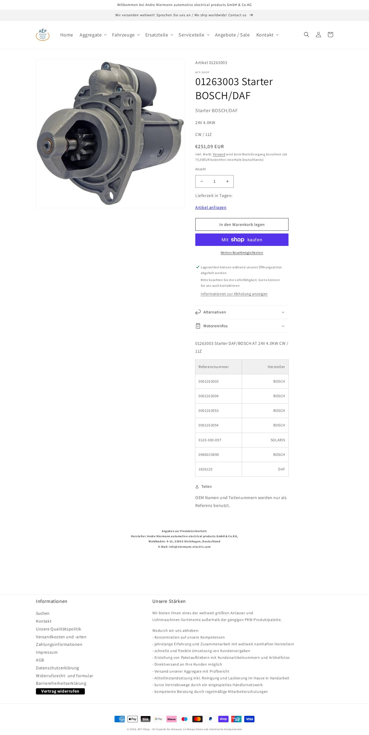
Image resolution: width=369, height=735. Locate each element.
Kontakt (43, 621)
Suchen (42, 614)
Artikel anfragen (211, 207)
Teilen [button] (207, 486)
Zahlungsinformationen (59, 644)
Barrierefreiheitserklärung (61, 683)
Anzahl (200, 169)
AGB (40, 660)
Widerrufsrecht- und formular (64, 676)
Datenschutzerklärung (57, 668)
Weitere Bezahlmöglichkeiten (242, 252)
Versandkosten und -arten (61, 637)
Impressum (47, 652)
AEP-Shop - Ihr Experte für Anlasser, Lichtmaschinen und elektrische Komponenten (189, 729)
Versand (219, 154)
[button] (92, 34)
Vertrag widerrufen (60, 691)
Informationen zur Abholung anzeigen (234, 293)
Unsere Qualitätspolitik (58, 629)
